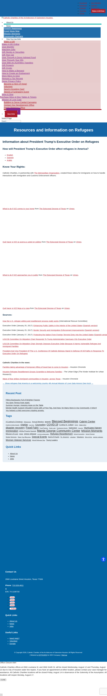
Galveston (73, 428)
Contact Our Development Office (19, 105)
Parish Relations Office (14, 108)
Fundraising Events (62, 428)
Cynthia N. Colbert (66, 425)
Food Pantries (44, 428)
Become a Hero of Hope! (15, 84)
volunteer (73, 437)
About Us (14, 454)
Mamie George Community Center (58, 431)
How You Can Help (13, 39)
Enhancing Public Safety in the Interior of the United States (57, 326)
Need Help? (14, 638)
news (21, 434)
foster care (52, 428)
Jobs (12, 459)
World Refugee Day (38, 440)
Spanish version (90, 326)
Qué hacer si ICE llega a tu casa (16, 308)
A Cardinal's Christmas (14, 422)
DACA (76, 425)
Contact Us (95, 8)
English (10, 155)
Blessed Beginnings (65, 421)
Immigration (12, 431)
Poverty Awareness (13, 28)
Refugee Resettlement (61, 434)
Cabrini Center (87, 421)
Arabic (9, 160)
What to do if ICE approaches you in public (20, 275)
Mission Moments (91, 431)
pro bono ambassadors (43, 434)
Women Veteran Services (18, 440)
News (8, 26)
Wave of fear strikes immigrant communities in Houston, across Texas (32, 379)
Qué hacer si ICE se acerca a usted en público (22, 242)
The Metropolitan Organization (46, 173)
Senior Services (11, 437)
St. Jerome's (64, 437)
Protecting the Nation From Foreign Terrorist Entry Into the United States (63, 335)
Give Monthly (96, 3)
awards (48, 422)
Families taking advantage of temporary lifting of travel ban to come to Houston (35, 367)
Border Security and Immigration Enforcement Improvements (58, 330)
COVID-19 (52, 424)
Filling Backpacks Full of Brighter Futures (23, 400)
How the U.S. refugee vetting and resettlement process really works (31, 321)
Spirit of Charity (53, 437)
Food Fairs (32, 427)
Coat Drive (31, 425)
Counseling (40, 425)
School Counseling (79, 434)
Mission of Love (12, 434)
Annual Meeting (38, 422)
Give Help (11, 114)
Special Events (39, 436)
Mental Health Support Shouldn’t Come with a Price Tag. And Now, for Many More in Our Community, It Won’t (51, 408)
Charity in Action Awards (12, 425)
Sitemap (64, 655)
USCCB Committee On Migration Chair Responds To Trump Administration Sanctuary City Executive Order (47, 339)
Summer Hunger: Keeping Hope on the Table (24, 405)
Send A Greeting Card (14, 89)
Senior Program (90, 434)
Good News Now (11, 31)
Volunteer (8, 86)
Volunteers (80, 437)
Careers (94, 5)
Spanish (10, 158)
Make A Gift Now (98, 11)
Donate (13, 644)
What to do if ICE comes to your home (18, 209)
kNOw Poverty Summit (27, 431)
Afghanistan (27, 422)
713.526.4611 (18, 585)
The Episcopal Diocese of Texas (52, 209)
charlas (24, 424)
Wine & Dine (88, 437)
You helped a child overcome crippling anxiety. (25, 410)
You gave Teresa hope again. (18, 403)
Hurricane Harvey (93, 427)
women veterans (98, 437)
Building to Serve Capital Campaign (20, 102)
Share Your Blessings (24, 437)
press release (30, 434)
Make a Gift (9, 41)
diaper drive (82, 425)
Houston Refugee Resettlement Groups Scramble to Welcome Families (32, 372)
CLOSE (3, 680)
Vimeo (71, 209)
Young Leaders (52, 440)
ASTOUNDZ (42, 655)
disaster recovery (15, 427)
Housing (80, 428)
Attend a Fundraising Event (16, 92)
